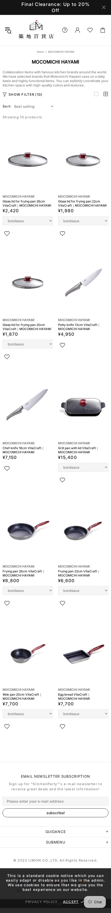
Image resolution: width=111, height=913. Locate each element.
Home (40, 51)
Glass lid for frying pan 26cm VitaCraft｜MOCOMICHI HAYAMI (27, 203)
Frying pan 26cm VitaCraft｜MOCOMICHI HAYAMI (24, 573)
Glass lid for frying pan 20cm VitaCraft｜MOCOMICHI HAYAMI (27, 327)
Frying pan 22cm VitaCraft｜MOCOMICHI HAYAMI (79, 573)
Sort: (7, 106)
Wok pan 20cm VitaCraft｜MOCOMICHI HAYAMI (22, 697)
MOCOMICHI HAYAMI (18, 196)
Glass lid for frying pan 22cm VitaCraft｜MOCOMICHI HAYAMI (82, 203)
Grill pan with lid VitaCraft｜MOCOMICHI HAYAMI (78, 450)
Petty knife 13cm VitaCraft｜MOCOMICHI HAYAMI (79, 327)
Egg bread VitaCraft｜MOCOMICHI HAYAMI (74, 697)
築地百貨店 (36, 30)
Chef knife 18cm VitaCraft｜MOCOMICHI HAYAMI (23, 450)
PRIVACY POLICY (41, 902)
